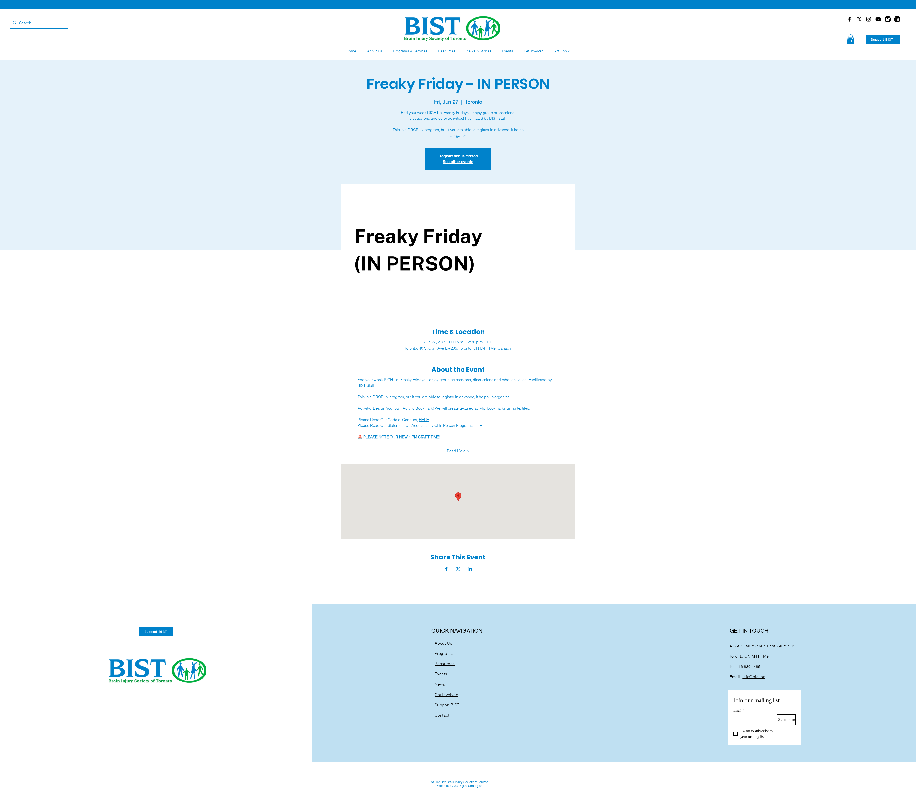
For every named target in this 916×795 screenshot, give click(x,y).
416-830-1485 (748, 666)
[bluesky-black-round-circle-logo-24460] (888, 19)
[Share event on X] (458, 569)
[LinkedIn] (897, 19)
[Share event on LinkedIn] (470, 569)
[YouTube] (878, 19)
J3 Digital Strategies (468, 786)
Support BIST (447, 704)
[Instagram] (868, 19)
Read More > (458, 451)
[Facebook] (849, 19)
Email (738, 710)
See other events (458, 162)
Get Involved (446, 694)
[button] (851, 39)
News (440, 684)
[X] (859, 19)
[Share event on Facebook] (446, 569)
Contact (442, 715)
